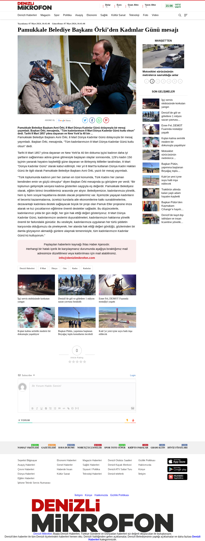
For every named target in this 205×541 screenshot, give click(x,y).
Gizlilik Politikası (146, 460)
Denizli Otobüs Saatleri (120, 460)
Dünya (54, 268)
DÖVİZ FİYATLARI (177, 446)
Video (155, 15)
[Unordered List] (55, 408)
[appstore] (177, 461)
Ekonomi (92, 15)
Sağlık (104, 15)
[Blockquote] (59, 408)
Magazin (45, 15)
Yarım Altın (150, 5)
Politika (67, 15)
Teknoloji (134, 15)
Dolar (108, 5)
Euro (119, 5)
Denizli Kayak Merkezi (119, 464)
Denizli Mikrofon (42, 533)
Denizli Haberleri (27, 15)
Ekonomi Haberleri (66, 460)
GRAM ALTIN (158, 446)
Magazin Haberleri (92, 460)
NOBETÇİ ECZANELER (89, 446)
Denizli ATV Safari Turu (120, 469)
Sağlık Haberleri (91, 464)
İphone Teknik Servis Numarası (34, 482)
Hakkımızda (144, 464)
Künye (141, 469)
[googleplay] (177, 469)
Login (132, 375)
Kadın (75, 268)
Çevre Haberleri (26, 469)
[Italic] (37, 408)
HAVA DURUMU (66, 446)
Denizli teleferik (116, 473)
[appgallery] (177, 477)
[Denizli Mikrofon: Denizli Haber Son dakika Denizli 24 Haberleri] (35, 6)
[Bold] (32, 408)
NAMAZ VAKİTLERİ (28, 446)
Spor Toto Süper (114, 446)
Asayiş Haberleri (26, 464)
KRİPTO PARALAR (138, 446)
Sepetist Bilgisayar (27, 460)
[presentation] (146, 81)
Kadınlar (87, 268)
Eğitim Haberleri (26, 478)
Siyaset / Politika (91, 469)
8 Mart (43, 268)
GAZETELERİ (48, 446)
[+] (77, 408)
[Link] (68, 408)
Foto (145, 15)
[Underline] (41, 408)
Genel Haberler (65, 464)
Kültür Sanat (118, 15)
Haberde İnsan (64, 469)
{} (72, 408)
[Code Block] (64, 408)
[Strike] (46, 408)
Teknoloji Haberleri (92, 473)
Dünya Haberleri (26, 473)
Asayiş (79, 15)
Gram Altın (133, 5)
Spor (56, 15)
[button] (152, 81)
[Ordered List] (50, 408)
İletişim (142, 473)
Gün (65, 268)
